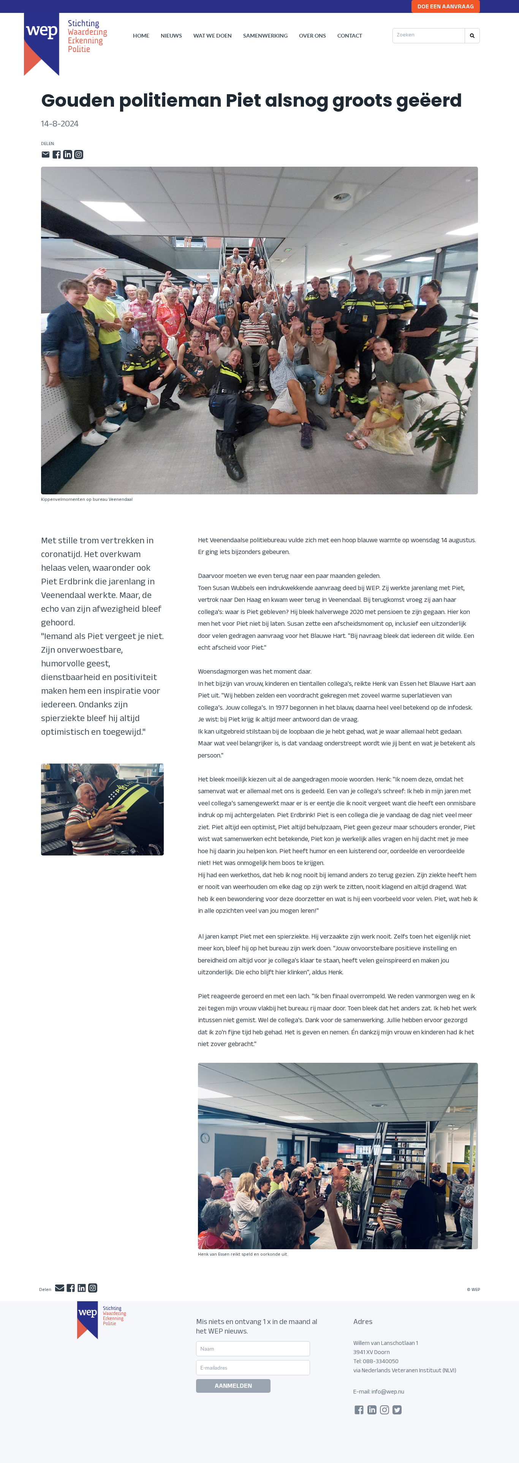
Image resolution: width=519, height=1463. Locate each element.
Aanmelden (233, 1387)
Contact (349, 35)
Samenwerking (265, 35)
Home (141, 35)
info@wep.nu (388, 1392)
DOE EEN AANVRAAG (446, 7)
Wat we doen (212, 35)
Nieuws (171, 35)
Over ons (312, 35)
